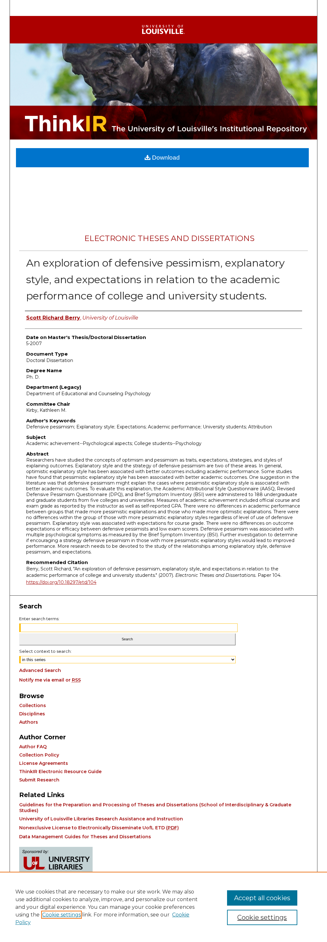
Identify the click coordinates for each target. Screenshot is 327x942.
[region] (163, 907)
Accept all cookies (262, 898)
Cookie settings (61, 915)
